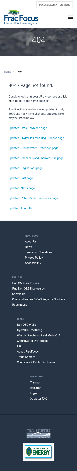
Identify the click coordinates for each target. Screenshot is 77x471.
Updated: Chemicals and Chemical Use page (36, 158)
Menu (54, 4)
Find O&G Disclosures (25, 283)
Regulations (19, 304)
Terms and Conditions (38, 252)
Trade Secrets (26, 357)
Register (35, 388)
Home (7, 71)
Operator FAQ (38, 398)
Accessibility (33, 263)
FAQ (19, 346)
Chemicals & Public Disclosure (36, 362)
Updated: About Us (20, 208)
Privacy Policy (34, 257)
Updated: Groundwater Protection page (33, 148)
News (28, 247)
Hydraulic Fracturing (29, 330)
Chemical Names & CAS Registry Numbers (38, 299)
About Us (31, 241)
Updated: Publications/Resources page (33, 198)
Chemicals (18, 294)
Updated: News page (22, 188)
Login (33, 393)
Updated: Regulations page (26, 168)
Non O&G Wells (26, 324)
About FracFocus (28, 351)
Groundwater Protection (32, 341)
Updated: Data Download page (28, 128)
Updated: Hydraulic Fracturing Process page (36, 138)
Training (35, 382)
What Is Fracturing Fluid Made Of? (38, 335)
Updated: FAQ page (21, 178)
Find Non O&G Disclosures (28, 288)
